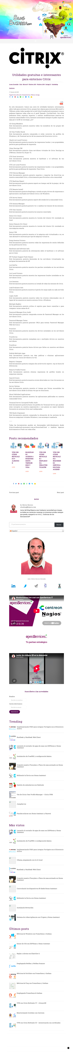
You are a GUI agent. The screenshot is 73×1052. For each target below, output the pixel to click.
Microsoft (18, 95)
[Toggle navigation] (35, 41)
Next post (60, 492)
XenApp (37, 95)
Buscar (59, 525)
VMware (33, 95)
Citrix (14, 95)
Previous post (14, 492)
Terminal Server (26, 95)
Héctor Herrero (27, 505)
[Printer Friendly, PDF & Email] (62, 103)
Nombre (12, 696)
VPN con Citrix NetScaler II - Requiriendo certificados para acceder (57, 460)
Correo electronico (15, 704)
